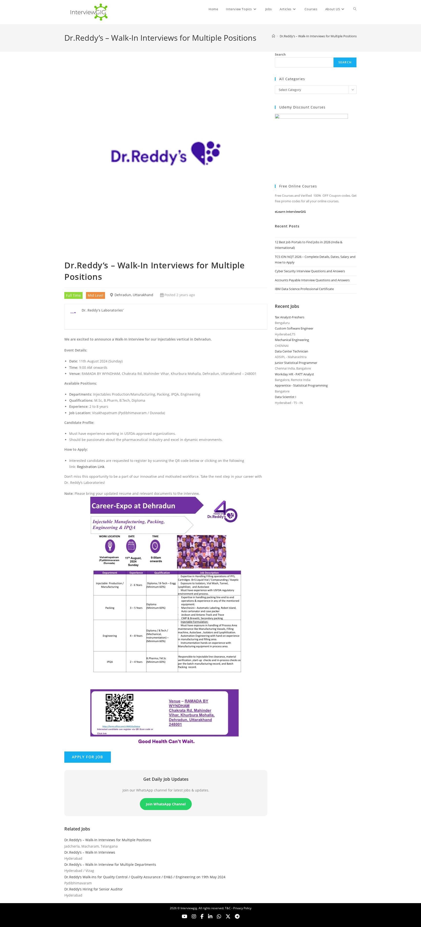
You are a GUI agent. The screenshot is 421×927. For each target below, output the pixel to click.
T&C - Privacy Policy (238, 908)
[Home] (273, 36)
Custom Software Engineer (294, 328)
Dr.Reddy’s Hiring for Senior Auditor (93, 889)
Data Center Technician (291, 351)
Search (280, 54)
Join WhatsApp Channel (166, 804)
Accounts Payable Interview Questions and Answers (312, 280)
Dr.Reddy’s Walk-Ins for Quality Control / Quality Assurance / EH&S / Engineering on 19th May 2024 (144, 877)
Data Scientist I (285, 397)
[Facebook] (202, 916)
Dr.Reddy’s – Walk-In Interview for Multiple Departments (110, 864)
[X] (219, 916)
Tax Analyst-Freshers (289, 317)
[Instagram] (194, 916)
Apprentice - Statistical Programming (301, 385)
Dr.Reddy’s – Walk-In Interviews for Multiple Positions (318, 36)
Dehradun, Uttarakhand (134, 295)
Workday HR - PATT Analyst (294, 374)
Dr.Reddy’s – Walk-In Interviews (89, 852)
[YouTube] (184, 916)
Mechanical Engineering (292, 340)
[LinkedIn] (210, 916)
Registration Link (90, 466)
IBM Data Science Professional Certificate (304, 289)
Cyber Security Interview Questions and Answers (310, 271)
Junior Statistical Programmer (296, 363)
